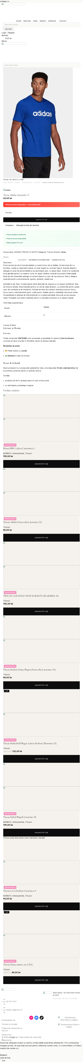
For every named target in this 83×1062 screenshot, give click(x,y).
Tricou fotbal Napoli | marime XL (20, 817)
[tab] (22, 260)
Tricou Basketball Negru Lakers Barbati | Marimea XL (30, 743)
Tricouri (37, 182)
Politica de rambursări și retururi (12, 1029)
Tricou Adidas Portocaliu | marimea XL (22, 522)
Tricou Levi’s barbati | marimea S (19, 890)
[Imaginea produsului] (41, 430)
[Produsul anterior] (4, 185)
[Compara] (6, 444)
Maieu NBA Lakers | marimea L (19, 448)
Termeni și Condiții (9, 1024)
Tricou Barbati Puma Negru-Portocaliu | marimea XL (29, 669)
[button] (41, 464)
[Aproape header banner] (80, 1)
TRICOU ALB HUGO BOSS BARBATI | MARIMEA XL (31, 595)
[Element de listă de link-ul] (21, 1002)
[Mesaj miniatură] (47, 995)
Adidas (63, 252)
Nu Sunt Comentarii (70, 998)
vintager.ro (13, 1037)
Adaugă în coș (41, 220)
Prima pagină (8, 182)
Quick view (12, 444)
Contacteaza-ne (8, 1020)
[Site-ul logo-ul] (13, 11)
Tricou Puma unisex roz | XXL (18, 964)
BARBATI (17, 182)
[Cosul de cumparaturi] (2, 61)
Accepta (5, 1051)
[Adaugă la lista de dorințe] (18, 444)
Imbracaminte (27, 182)
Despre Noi (6, 1035)
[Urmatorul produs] (9, 185)
